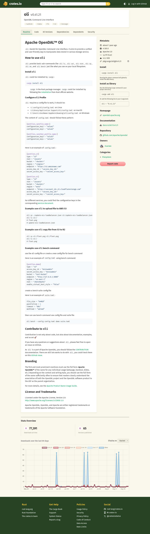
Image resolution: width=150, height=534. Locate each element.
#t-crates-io (110, 512)
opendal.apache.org (111, 115)
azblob (29, 24)
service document (45, 203)
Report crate (112, 164)
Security (91, 32)
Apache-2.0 (107, 52)
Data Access (82, 523)
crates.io (15, 4)
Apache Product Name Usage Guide (62, 386)
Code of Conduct (84, 520)
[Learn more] (128, 61)
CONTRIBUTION (82, 350)
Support (52, 513)
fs (47, 24)
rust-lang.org (27, 509)
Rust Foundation (29, 513)
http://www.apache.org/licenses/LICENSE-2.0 (44, 400)
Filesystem (106, 157)
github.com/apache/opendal (115, 135)
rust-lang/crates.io (113, 509)
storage (64, 24)
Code (36, 32)
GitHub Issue (36, 355)
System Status (55, 516)
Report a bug (54, 520)
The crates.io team (30, 516)
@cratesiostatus (112, 516)
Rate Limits (81, 527)
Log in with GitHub (139, 4)
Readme (26, 32)
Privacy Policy (82, 516)
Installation (46, 92)
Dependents (78, 32)
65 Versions (47, 32)
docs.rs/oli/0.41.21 (110, 125)
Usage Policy (82, 509)
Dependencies (63, 32)
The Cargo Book (55, 509)
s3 (54, 24)
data (39, 24)
